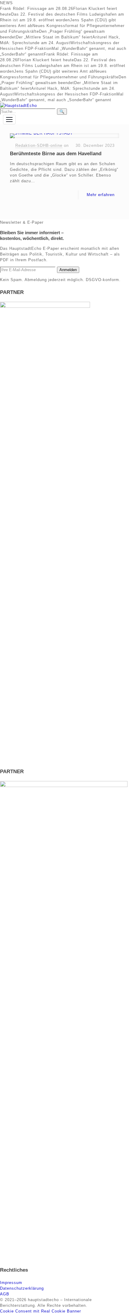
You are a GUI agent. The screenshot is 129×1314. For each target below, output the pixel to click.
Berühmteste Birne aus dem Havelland (55, 153)
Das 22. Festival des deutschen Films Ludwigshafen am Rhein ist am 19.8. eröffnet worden (62, 66)
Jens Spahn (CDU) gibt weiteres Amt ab (54, 71)
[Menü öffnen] (9, 119)
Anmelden (68, 270)
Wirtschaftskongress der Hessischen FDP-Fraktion (65, 94)
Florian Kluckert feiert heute (45, 60)
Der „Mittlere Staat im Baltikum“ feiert (54, 37)
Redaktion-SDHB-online (38, 145)
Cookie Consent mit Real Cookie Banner (40, 1311)
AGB (4, 1294)
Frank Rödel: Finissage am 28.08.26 (36, 8)
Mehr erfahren (101, 194)
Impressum (11, 1282)
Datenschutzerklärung (22, 1288)
